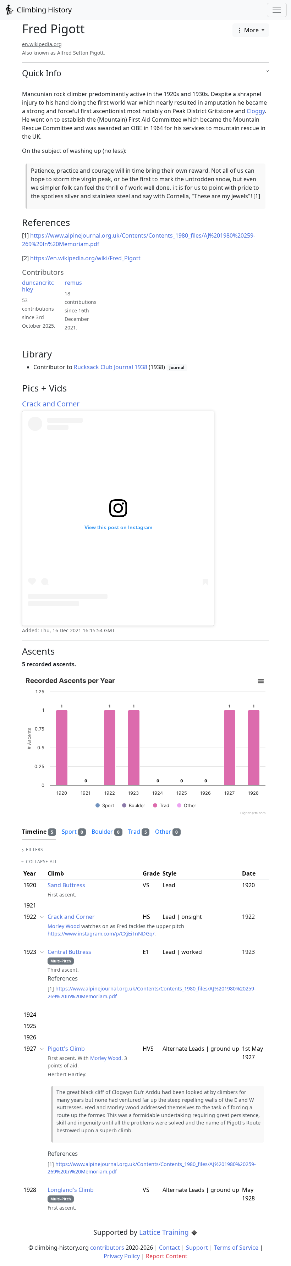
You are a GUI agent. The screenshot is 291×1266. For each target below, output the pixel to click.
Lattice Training (165, 1232)
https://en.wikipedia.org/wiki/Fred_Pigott (85, 258)
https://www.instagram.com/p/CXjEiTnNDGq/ (101, 933)
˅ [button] (268, 73)
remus (73, 283)
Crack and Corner (50, 404)
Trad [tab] (137, 831)
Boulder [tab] (106, 831)
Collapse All (41, 862)
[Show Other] (186, 805)
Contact (169, 1247)
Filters (34, 849)
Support (197, 1247)
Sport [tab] (72, 831)
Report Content (166, 1256)
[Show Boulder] (133, 805)
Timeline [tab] (37, 831)
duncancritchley (38, 286)
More (251, 30)
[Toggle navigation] (277, 10)
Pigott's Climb (66, 1049)
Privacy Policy (122, 1256)
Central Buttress (69, 952)
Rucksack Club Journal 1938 (110, 367)
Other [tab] (166, 831)
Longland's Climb (71, 1190)
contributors (107, 1247)
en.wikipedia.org (42, 44)
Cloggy (256, 111)
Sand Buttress (66, 885)
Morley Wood (64, 926)
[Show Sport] (104, 805)
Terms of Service (236, 1247)
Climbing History (43, 10)
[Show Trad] (161, 805)
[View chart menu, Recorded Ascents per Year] (261, 681)
